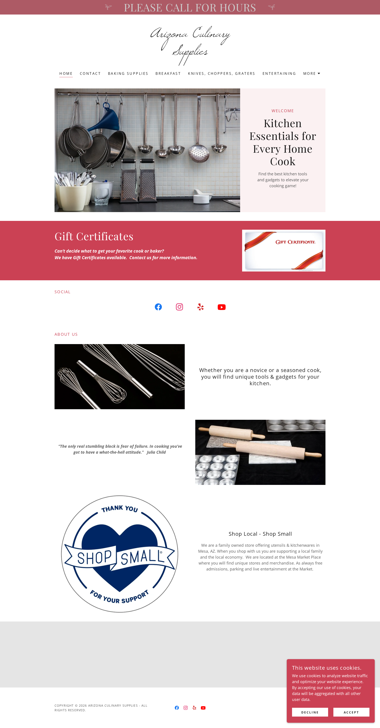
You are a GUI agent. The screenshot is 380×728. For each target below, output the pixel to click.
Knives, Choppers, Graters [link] (222, 73)
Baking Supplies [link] (128, 73)
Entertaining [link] (279, 73)
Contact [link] (90, 73)
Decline (310, 712)
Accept (351, 712)
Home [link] (66, 73)
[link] (190, 52)
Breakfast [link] (168, 73)
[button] (312, 73)
